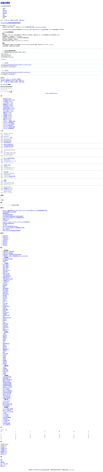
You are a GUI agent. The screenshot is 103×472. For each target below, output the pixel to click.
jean (3, 321)
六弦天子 (5, 355)
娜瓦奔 (4, 340)
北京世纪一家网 (7, 165)
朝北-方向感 (5, 353)
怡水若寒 (5, 296)
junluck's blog (5, 371)
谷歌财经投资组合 (6, 398)
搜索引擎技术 (6, 106)
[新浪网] (4, 186)
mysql (4, 79)
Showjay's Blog (6, 294)
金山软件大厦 (12, 176)
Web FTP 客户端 (6, 389)
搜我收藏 (5, 313)
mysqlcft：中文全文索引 (8, 125)
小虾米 (4, 333)
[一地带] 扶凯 (5, 281)
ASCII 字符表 (5, 414)
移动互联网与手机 (7, 99)
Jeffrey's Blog (5, 369)
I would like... (5, 238)
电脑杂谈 (5, 112)
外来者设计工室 (6, 315)
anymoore (5, 364)
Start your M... (5, 235)
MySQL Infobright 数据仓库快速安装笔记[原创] (11, 22)
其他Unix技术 (6, 109)
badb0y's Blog (5, 323)
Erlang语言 (5, 421)
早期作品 (5, 113)
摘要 (20, 20)
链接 (1, 247)
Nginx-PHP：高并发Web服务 (9, 126)
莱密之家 (5, 347)
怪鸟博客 (5, 295)
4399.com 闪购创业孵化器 (9, 158)
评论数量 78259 (3, 448)
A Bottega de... (6, 239)
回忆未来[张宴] (46, 469)
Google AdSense (6, 388)
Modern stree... (6, 237)
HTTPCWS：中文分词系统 (8, 124)
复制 (11, 137)
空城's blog (5, 300)
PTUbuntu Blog (6, 312)
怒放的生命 (5, 292)
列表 (23, 20)
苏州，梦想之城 (6, 229)
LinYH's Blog (5, 290)
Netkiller (4, 374)
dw (10, 79)
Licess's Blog (5, 291)
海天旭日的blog (6, 306)
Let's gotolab (5, 284)
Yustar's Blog (5, 324)
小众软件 (5, 413)
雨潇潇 (4, 357)
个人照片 (2, 200)
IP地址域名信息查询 (7, 376)
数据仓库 (19, 79)
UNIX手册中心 (6, 416)
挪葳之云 (5, 336)
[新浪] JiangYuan (6, 270)
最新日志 (2, 207)
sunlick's (4, 322)
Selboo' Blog (5, 310)
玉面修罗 (5, 350)
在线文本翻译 (6, 378)
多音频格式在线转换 (7, 384)
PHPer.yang (5, 330)
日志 (4, 463)
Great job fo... (5, 236)
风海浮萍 (5, 346)
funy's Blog (5, 298)
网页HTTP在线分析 (7, 393)
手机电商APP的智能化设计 (8, 223)
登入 (1, 459)
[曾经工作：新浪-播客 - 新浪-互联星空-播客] (8, 253)
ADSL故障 (5, 220)
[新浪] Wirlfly (5, 268)
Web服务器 (5, 101)
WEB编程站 (5, 260)
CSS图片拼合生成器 (7, 392)
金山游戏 (6, 171)
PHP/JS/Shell (5, 105)
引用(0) (16, 80)
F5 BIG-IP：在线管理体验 (8, 128)
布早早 (4, 339)
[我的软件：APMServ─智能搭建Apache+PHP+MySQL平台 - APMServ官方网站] (15, 256)
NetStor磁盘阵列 (6, 406)
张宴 (14, 25)
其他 (1, 456)
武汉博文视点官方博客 (7, 258)
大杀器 (4, 373)
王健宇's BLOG (6, 329)
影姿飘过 (5, 360)
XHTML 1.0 (2, 466)
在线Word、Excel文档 (7, 387)
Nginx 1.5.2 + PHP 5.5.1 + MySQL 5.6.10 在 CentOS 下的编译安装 (16, 221)
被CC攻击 (5, 224)
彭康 (4, 352)
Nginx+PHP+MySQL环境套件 (5, 84)
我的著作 (2, 195)
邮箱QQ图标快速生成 (7, 379)
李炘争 (4, 359)
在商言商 (5, 118)
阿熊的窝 (5, 285)
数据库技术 (8, 80)
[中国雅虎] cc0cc (6, 280)
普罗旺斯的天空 (6, 343)
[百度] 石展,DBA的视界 (8, 279)
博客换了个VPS (6, 219)
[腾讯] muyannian (6, 273)
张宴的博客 (5, 3)
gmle (4, 302)
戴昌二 (4, 286)
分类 (1, 95)
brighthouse (14, 79)
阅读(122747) (21, 80)
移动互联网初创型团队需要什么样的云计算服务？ (13, 216)
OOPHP (4, 311)
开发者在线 (5, 418)
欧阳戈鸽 (5, 337)
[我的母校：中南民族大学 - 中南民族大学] (8, 251)
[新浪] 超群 (5, 271)
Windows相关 (6, 111)
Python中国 (5, 303)
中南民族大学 (10, 144)
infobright (7, 79)
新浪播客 (5, 188)
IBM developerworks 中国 (8, 411)
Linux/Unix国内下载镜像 (8, 408)
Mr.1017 (4, 356)
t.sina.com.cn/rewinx (7, 140)
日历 (1, 427)
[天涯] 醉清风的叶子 (7, 276)
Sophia (4, 366)
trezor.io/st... (5, 240)
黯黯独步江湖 (6, 349)
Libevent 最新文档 (6, 424)
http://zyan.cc (6, 136)
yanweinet (5, 283)
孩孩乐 (4, 261)
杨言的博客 (5, 309)
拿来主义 (5, 119)
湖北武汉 (5, 144)
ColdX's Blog (5, 370)
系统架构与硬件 (6, 108)
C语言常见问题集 (6, 423)
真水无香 (5, 334)
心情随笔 (5, 115)
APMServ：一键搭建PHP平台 (9, 121)
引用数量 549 (3, 449)
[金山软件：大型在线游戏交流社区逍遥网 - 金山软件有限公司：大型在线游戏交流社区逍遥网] (12, 254)
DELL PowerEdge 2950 (7, 403)
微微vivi (4, 345)
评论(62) (12, 80)
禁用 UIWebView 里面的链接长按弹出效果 (12, 230)
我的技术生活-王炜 (7, 317)
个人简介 (2, 130)
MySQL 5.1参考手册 (7, 410)
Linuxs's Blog (5, 289)
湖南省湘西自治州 (7, 142)
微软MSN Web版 (6, 381)
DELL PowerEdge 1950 (7, 404)
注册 (1, 460)
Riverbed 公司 (5, 402)
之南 (4, 342)
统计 (1, 441)
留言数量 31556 (3, 451)
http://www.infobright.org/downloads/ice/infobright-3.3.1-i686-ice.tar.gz (16, 72)
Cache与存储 (5, 102)
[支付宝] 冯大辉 (6, 274)
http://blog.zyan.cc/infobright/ (40, 27)
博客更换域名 (6, 213)
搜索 (1, 202)
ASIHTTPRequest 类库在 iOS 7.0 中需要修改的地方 (13, 217)
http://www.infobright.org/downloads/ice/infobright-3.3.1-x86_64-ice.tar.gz (17, 64)
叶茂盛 (4, 307)
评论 (7, 463)
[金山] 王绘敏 (5, 267)
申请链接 (2, 462)
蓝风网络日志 (6, 288)
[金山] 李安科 (5, 264)
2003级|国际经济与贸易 (8, 146)
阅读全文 (2, 77)
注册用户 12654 (3, 452)
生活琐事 (5, 116)
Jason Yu (4, 318)
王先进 (4, 299)
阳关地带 (5, 361)
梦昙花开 (5, 320)
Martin (4, 328)
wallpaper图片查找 (6, 396)
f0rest (4, 316)
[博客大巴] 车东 (6, 277)
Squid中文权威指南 (7, 417)
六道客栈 (5, 368)
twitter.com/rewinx (7, 139)
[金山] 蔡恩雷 (5, 266)
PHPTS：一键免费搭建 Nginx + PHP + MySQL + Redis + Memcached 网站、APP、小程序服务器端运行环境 (25, 210)
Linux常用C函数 (6, 420)
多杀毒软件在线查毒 (7, 382)
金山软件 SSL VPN (7, 395)
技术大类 (3, 80)
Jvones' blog (5, 325)
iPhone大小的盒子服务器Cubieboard (10, 226)
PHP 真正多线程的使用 (7, 214)
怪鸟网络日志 (6, 327)
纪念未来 (5, 363)
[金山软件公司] (4, 171)
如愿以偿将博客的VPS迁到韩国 (9, 211)
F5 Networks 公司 (6, 400)
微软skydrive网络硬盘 (7, 390)
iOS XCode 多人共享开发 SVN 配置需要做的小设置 (13, 227)
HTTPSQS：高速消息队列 (8, 122)
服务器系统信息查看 (7, 385)
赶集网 (5, 180)
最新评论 (2, 233)
